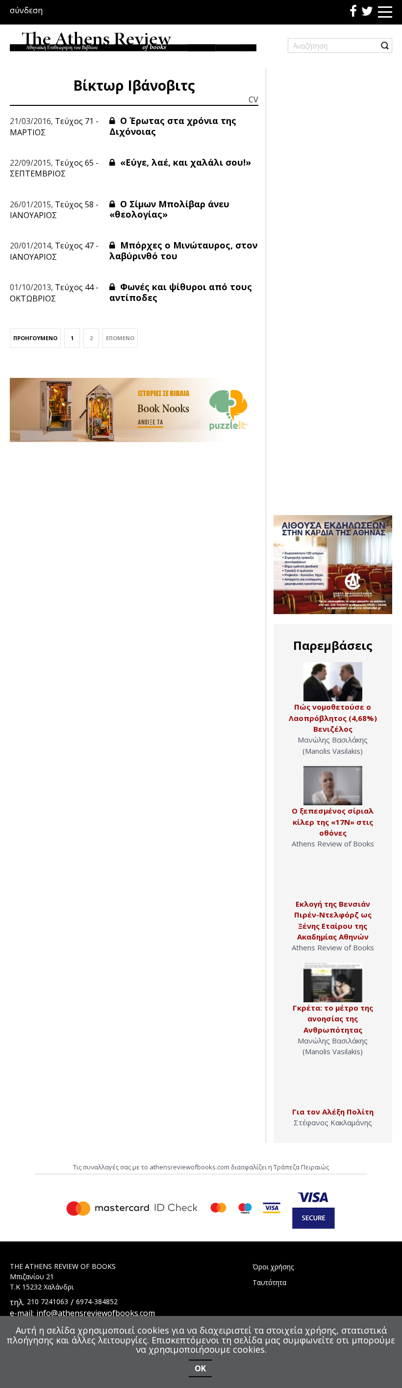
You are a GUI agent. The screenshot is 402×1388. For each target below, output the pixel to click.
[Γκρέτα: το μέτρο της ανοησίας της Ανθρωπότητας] (332, 982)
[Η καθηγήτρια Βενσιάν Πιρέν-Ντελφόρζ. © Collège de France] (332, 878)
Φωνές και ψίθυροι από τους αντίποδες (180, 292)
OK (200, 1368)
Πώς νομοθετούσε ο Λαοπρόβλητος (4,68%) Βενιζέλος (333, 718)
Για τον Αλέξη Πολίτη (333, 1111)
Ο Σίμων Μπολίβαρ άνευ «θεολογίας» (169, 209)
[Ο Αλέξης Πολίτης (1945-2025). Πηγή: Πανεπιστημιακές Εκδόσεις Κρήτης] (332, 1086)
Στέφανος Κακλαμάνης (333, 1122)
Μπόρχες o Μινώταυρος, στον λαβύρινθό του (183, 250)
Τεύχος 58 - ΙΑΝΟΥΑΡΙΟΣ (54, 210)
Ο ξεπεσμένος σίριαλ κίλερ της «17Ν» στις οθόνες (333, 822)
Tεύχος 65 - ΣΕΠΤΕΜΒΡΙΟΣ (54, 168)
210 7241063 (47, 1301)
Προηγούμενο (35, 338)
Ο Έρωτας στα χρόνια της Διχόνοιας (172, 126)
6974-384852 (97, 1301)
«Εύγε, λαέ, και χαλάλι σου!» (184, 162)
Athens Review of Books (333, 843)
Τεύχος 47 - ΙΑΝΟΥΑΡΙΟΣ (54, 251)
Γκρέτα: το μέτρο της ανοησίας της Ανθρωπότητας (333, 1019)
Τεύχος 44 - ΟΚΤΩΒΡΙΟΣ (54, 292)
